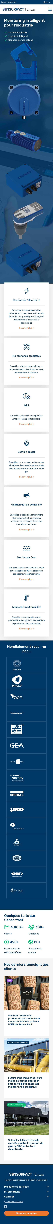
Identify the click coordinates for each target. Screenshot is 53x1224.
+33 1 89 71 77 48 (9, 2)
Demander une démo (26, 1213)
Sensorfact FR (19, 9)
